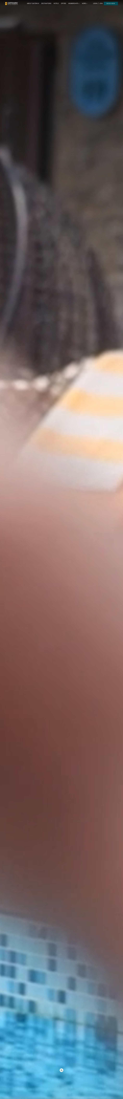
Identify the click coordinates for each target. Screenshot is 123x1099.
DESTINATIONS (46, 3)
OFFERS (63, 3)
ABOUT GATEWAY (33, 3)
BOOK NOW (111, 3)
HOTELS (56, 3)
